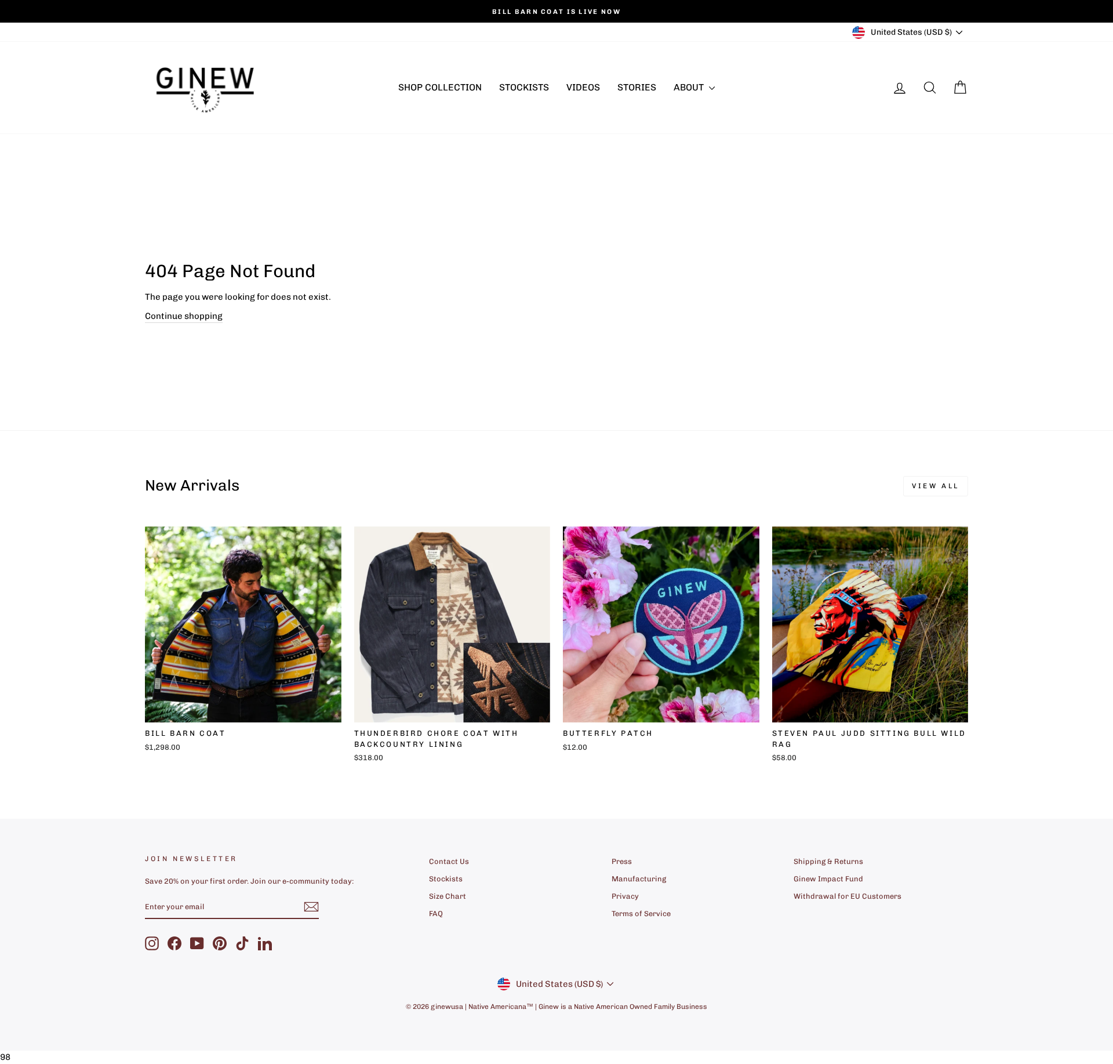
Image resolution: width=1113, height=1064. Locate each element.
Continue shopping (184, 316)
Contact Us (449, 861)
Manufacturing (639, 878)
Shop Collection (440, 87)
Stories (636, 87)
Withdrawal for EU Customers (847, 896)
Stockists (524, 87)
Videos (583, 87)
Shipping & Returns (828, 861)
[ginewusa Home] (206, 87)
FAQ (436, 913)
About (690, 87)
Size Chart (447, 896)
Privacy (625, 896)
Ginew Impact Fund (828, 878)
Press (622, 861)
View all (935, 486)
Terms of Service (641, 913)
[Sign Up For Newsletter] (311, 907)
